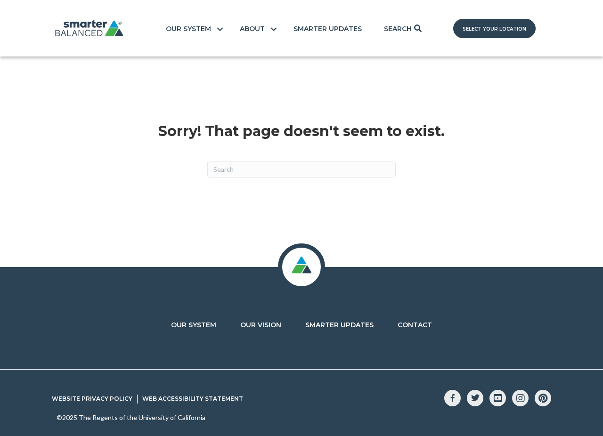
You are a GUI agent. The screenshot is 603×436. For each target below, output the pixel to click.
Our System (188, 28)
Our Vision (260, 325)
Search (398, 28)
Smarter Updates (327, 28)
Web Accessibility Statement (192, 398)
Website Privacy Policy (92, 398)
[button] (494, 28)
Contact (415, 325)
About (252, 28)
